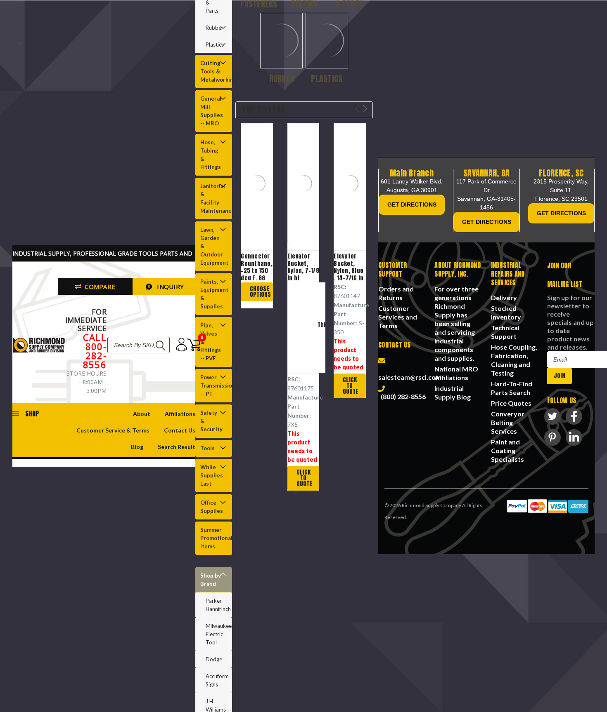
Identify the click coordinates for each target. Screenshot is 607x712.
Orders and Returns (396, 293)
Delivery (504, 297)
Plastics (215, 44)
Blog (137, 446)
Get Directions (411, 204)
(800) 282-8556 (402, 396)
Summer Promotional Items (213, 538)
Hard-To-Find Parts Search (511, 388)
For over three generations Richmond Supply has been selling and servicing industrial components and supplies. (456, 323)
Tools (207, 448)
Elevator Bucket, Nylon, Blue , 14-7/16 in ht (348, 271)
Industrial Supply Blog (452, 392)
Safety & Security (211, 420)
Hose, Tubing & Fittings (210, 154)
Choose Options (260, 291)
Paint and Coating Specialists (507, 450)
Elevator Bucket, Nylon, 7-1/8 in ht (303, 267)
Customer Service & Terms (112, 430)
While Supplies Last (211, 475)
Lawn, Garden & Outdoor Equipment (213, 246)
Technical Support (505, 332)
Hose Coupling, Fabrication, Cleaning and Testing (514, 360)
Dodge (214, 659)
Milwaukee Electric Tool (219, 634)
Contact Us (179, 430)
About (141, 413)
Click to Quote (304, 478)
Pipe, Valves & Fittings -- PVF (210, 342)
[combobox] (138, 345)
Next (365, 108)
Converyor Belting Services (507, 422)
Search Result (176, 446)
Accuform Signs (217, 680)
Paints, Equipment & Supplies (213, 294)
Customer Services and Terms (397, 316)
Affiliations (180, 413)
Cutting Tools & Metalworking (213, 71)
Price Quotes (511, 403)
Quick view (261, 184)
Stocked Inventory (506, 312)
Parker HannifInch (218, 604)
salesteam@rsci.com (409, 372)
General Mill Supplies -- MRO (211, 111)
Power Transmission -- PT (213, 385)
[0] (191, 345)
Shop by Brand (210, 579)
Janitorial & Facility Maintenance (213, 198)
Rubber (214, 27)
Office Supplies (211, 506)
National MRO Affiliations (456, 373)
